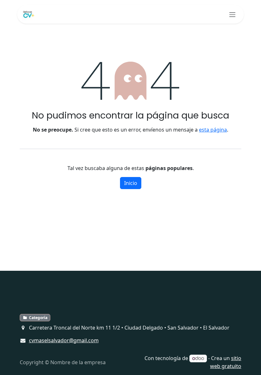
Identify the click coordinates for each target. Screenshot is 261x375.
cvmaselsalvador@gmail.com (64, 340)
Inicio (130, 183)
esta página (213, 129)
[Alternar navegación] (232, 14)
